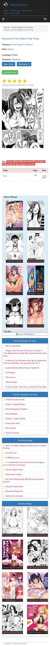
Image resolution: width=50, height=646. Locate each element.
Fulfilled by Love (12, 457)
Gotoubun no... (13, 600)
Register (30, 334)
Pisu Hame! (10, 377)
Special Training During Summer (12, 633)
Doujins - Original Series (16, 418)
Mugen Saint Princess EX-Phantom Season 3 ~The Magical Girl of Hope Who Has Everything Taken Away (25, 353)
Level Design (14, 325)
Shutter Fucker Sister (14, 486)
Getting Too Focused (14, 496)
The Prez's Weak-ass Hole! (14, 262)
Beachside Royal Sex (14, 491)
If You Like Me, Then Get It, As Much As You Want (26, 386)
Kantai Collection (12, 432)
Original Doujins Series (15, 399)
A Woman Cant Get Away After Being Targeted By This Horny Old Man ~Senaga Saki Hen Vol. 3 (24, 361)
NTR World (10, 372)
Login (20, 334)
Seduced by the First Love (37, 568)
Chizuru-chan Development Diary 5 (14, 294)
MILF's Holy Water (13, 346)
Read (5, 176)
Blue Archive (11, 428)
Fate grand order (13, 423)
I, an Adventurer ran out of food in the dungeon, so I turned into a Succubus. (24, 463)
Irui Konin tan (11, 452)
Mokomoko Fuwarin (14, 474)
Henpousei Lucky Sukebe (36, 229)
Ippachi (11, 49)
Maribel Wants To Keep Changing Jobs (12, 568)
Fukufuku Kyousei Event (35, 326)
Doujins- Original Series (15, 404)
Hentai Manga (11, 413)
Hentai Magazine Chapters (22, 44)
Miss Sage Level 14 (36, 293)
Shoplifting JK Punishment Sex (14, 229)
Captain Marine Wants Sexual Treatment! (22, 367)
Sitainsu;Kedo (11, 382)
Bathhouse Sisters (35, 261)
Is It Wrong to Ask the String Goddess (37, 601)
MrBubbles (16, 59)
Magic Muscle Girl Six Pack (37, 536)
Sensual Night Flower (14, 469)
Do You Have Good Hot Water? (12, 536)
